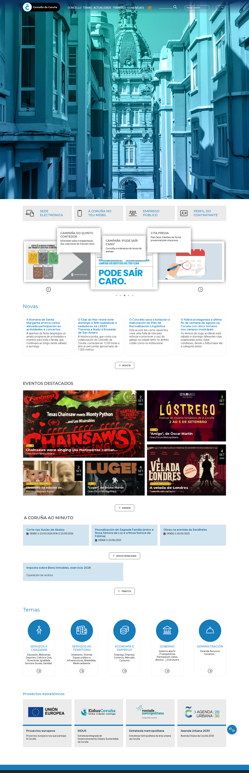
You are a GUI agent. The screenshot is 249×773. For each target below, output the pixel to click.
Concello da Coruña (41, 8)
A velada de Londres (169, 488)
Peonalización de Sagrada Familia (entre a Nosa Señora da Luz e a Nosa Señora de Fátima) (124, 533)
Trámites (119, 8)
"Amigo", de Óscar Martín (171, 434)
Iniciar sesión (193, 7)
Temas (87, 8)
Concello (74, 8)
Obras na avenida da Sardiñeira (185, 529)
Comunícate (135, 8)
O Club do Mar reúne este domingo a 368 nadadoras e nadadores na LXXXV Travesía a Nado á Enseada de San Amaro (97, 326)
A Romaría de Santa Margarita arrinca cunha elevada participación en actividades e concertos (43, 324)
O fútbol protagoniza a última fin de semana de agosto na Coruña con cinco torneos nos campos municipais (201, 324)
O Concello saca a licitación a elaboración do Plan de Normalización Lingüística (149, 323)
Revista (126, 365)
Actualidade (102, 8)
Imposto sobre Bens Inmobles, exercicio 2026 (58, 567)
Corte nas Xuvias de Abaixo (45, 529)
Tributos (126, 591)
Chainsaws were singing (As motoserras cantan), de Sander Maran (71, 453)
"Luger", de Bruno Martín (106, 487)
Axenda (126, 508)
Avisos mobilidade (126, 556)
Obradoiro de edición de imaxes (44, 491)
